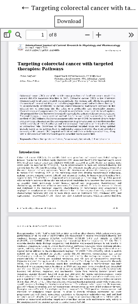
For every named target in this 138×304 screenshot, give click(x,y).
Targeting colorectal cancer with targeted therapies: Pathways (84, 7)
